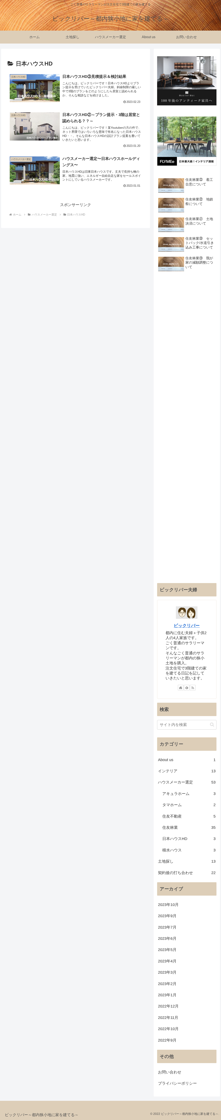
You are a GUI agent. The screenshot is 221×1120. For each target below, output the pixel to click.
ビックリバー (187, 625)
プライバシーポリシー (177, 1083)
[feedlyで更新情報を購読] (186, 687)
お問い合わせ (169, 1072)
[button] (212, 724)
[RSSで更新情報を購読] (193, 687)
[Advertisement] (186, 428)
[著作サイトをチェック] (180, 687)
